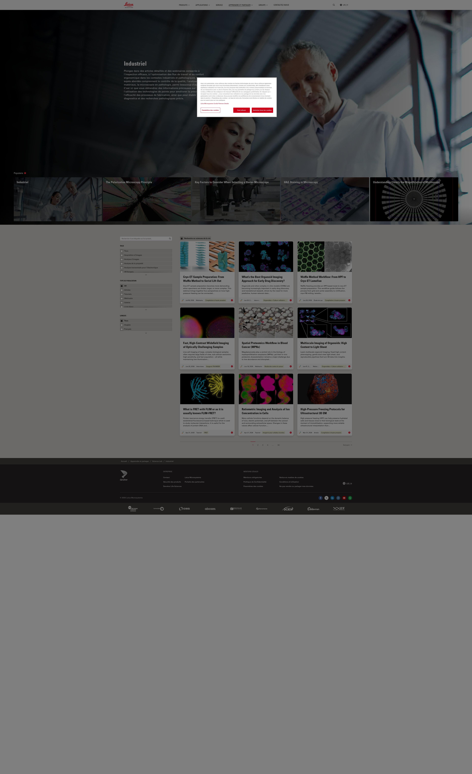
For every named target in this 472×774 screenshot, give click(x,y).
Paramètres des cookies (210, 110)
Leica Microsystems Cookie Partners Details (215, 103)
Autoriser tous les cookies (262, 110)
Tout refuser (241, 110)
